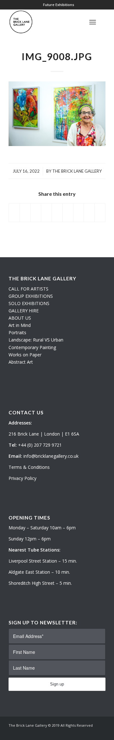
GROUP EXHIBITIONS (31, 296)
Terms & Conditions (29, 467)
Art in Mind (20, 325)
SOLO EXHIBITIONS (29, 303)
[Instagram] (91, 732)
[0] (103, 22)
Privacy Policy (22, 478)
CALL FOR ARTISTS (28, 289)
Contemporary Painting (32, 347)
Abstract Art (21, 362)
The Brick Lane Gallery (77, 171)
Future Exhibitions (58, 4)
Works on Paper (25, 355)
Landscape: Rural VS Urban (36, 340)
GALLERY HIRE (24, 311)
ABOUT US (20, 318)
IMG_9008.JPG (57, 56)
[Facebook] (100, 732)
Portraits (17, 332)
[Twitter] (81, 732)
